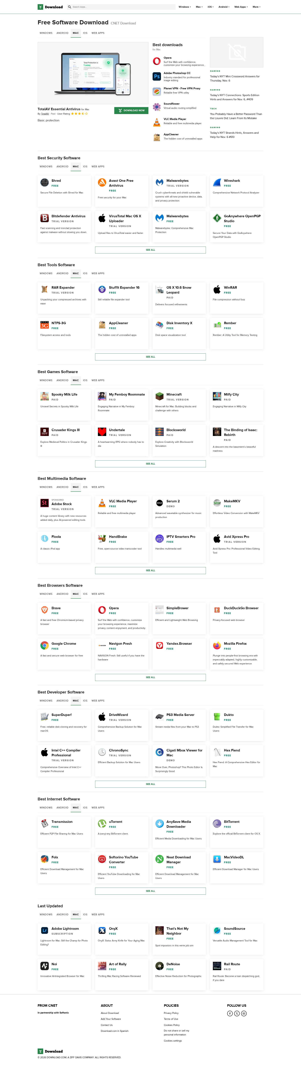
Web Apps (240, 7)
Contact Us (107, 1025)
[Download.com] (50, 7)
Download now (134, 110)
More (255, 6)
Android (223, 7)
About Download (110, 1013)
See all (150, 249)
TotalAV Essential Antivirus (63, 109)
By (43, 113)
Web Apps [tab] (98, 33)
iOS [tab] (85, 33)
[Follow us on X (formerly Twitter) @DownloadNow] (237, 1013)
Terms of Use (171, 1019)
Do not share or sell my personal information (176, 1032)
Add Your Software (111, 1019)
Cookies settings (173, 1040)
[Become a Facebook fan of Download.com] (230, 1013)
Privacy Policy (171, 1013)
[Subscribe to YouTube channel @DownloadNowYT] (244, 1013)
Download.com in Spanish (115, 1031)
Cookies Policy (172, 1025)
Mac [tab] (76, 33)
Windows (184, 7)
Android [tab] (63, 33)
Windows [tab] (46, 33)
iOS (210, 7)
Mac (198, 7)
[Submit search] (69, 7)
